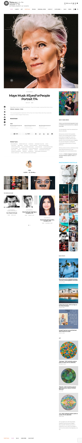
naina (32, 102)
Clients (17, 9)
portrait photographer (16, 151)
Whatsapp (31, 438)
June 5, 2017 (28, 102)
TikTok (73, 155)
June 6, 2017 (41, 182)
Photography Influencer (45, 149)
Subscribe (23, 438)
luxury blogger (39, 146)
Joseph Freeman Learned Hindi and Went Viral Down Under (68, 331)
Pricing (34, 9)
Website (12, 109)
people (36, 149)
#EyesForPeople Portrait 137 (45, 125)
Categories (57, 9)
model (19, 149)
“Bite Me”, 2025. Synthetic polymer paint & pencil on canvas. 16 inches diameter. (67, 388)
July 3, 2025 (61, 390)
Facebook (74, 154)
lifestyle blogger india (44, 145)
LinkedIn (61, 157)
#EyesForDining (16, 178)
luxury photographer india (45, 148)
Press (69, 9)
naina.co (31, 149)
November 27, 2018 (48, 223)
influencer (20, 145)
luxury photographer (33, 148)
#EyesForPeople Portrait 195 (16, 125)
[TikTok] (71, 4)
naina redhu (25, 149)
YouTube (61, 155)
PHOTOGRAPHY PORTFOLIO (68, 162)
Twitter (21, 109)
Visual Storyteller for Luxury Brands (28, 152)
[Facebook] (77, 4)
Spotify (69, 155)
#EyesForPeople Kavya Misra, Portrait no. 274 (47, 220)
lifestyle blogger (33, 145)
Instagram (17, 109)
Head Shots (14, 145)
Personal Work (42, 9)
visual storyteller (15, 152)
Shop (11, 9)
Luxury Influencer (23, 148)
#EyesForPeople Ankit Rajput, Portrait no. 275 (29, 212)
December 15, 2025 (62, 364)
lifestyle (26, 145)
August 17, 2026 (62, 307)
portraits (25, 151)
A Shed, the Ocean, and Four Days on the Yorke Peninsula (68, 305)
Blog (65, 9)
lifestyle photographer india (28, 146)
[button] (28, 225)
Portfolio (27, 9)
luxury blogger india (48, 146)
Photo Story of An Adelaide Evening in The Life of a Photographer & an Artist (68, 280)
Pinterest (65, 155)
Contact (50, 9)
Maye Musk (14, 149)
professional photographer (41, 151)
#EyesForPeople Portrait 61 (30, 125)
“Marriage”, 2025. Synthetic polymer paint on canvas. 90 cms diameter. (68, 362)
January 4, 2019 (31, 215)
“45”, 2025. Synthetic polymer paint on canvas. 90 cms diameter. (68, 414)
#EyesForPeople (29, 91)
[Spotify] (67, 4)
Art (22, 9)
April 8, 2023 (13, 215)
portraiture (31, 151)
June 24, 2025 (61, 416)
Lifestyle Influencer (16, 146)
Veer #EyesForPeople (11, 213)
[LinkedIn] (69, 4)
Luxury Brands (15, 148)
